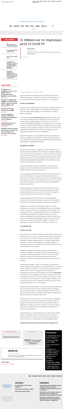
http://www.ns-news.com (32, 50)
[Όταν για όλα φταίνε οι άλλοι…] (3, 57)
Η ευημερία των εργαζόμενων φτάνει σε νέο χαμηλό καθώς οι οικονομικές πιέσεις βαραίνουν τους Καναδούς (12, 65)
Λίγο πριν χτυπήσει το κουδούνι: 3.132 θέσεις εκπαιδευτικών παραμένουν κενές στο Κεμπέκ (9, 116)
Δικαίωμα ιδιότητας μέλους (11, 337)
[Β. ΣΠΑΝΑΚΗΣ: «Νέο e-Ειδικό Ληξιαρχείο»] (3, 44)
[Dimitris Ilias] (24, 51)
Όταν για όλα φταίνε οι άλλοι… (12, 57)
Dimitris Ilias (30, 48)
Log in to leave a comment (7, 364)
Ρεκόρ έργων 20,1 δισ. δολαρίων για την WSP (7, 109)
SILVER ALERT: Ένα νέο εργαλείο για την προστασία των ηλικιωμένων (33, 341)
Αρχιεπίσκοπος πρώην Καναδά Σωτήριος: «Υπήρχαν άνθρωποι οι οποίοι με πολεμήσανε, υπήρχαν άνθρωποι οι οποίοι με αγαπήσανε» (50, 388)
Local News (4, 97)
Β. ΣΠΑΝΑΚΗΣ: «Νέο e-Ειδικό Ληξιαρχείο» (12, 45)
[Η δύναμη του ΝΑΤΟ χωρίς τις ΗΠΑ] (3, 50)
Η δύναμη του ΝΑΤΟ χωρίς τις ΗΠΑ (12, 50)
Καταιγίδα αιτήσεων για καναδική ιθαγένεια (8, 123)
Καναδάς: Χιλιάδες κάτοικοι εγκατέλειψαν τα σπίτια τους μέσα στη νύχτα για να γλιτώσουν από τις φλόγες (9, 131)
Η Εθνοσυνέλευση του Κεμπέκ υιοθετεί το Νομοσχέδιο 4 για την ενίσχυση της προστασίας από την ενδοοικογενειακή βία (50, 393)
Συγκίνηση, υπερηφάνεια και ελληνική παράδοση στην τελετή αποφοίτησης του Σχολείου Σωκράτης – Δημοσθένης (50, 398)
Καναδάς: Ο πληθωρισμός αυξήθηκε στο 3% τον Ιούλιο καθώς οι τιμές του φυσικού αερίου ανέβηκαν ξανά (12, 74)
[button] (52, 25)
